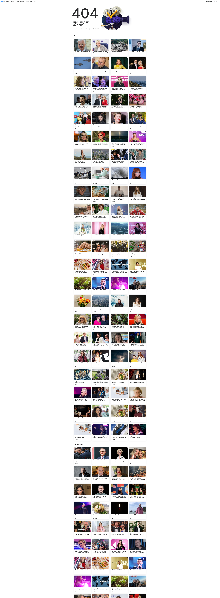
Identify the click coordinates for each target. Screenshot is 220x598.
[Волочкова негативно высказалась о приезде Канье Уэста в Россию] (137, 523)
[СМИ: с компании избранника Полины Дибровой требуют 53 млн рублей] (100, 249)
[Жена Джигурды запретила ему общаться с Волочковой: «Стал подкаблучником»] (137, 565)
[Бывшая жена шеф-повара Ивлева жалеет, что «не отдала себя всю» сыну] (82, 584)
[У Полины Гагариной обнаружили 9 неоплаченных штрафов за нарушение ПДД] (137, 487)
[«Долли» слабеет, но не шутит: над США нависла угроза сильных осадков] (119, 175)
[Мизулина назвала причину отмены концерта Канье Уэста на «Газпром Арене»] (100, 230)
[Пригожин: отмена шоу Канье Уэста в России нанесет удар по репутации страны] (137, 340)
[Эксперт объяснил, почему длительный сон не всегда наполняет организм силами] (82, 523)
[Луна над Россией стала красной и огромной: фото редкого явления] (119, 468)
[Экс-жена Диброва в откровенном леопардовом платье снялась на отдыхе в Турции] (82, 157)
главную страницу (84, 31)
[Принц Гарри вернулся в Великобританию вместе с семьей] (82, 340)
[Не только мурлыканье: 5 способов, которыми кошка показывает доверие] (137, 468)
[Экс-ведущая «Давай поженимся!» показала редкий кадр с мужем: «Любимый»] (137, 66)
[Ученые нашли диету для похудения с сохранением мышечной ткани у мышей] (82, 267)
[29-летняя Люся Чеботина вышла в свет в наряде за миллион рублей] (137, 139)
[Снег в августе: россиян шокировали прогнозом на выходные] (100, 157)
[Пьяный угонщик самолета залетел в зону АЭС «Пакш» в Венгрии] (82, 66)
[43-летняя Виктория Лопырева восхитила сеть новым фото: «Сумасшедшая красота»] (137, 377)
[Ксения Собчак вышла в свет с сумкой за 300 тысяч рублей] (82, 542)
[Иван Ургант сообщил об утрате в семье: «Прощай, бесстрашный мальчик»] (137, 47)
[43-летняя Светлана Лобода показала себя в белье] (82, 139)
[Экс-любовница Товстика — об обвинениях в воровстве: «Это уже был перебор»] (82, 413)
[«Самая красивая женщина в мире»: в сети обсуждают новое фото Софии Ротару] (100, 267)
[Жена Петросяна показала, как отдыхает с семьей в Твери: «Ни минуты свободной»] (100, 139)
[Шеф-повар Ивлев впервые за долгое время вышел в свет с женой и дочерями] (100, 542)
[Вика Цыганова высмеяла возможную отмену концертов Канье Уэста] (119, 212)
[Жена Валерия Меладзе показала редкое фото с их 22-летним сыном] (100, 102)
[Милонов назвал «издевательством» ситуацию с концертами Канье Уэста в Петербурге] (100, 66)
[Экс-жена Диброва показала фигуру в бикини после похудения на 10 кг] (137, 304)
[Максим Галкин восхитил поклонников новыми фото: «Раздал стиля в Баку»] (100, 212)
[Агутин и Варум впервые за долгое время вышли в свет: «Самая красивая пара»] (100, 322)
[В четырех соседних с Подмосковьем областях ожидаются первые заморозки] (119, 249)
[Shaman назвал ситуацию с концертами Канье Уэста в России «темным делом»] (82, 395)
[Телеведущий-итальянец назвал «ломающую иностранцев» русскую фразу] (100, 450)
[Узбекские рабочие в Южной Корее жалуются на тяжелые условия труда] (82, 175)
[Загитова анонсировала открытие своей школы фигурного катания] (100, 505)
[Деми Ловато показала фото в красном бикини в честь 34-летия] (119, 487)
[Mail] (2, 1)
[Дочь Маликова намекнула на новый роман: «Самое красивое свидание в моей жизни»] (100, 340)
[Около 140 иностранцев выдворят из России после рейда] (82, 565)
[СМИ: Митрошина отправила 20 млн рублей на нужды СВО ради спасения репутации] (137, 194)
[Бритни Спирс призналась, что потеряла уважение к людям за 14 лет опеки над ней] (100, 468)
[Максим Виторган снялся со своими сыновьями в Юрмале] (119, 304)
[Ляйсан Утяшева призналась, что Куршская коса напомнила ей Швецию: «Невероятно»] (119, 505)
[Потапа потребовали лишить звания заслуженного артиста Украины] (137, 121)
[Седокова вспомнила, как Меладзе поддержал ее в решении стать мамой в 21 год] (82, 468)
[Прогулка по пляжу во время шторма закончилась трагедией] (119, 139)
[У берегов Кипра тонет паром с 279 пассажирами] (137, 84)
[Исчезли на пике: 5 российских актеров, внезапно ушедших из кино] (82, 194)
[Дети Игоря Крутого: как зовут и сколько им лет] (100, 584)
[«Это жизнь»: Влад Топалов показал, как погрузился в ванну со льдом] (100, 285)
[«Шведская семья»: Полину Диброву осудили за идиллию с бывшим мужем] (82, 121)
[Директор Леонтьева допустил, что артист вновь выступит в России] (100, 432)
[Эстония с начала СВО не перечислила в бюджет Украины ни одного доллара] (119, 432)
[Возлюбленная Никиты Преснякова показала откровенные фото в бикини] (137, 285)
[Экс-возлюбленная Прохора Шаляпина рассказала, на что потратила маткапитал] (119, 66)
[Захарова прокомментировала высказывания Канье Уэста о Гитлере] (119, 121)
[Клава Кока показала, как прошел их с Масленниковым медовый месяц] (137, 505)
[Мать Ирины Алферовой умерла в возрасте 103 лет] (82, 505)
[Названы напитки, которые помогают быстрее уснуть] (100, 175)
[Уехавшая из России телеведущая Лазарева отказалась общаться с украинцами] (82, 230)
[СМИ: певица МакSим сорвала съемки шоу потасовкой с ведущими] (119, 285)
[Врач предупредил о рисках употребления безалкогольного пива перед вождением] (82, 249)
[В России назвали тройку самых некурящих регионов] (119, 395)
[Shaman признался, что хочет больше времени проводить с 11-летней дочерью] (100, 47)
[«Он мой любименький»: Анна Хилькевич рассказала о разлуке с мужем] (100, 359)
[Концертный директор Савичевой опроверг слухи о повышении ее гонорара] (137, 175)
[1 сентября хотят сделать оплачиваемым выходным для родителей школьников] (119, 542)
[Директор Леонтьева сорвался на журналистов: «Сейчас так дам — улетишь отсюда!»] (100, 487)
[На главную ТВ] (4, 1)
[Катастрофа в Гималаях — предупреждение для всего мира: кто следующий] (119, 47)
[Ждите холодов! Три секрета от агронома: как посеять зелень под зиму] (82, 285)
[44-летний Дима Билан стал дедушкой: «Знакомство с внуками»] (82, 102)
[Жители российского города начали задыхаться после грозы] (119, 359)
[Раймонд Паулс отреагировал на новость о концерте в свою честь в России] (82, 47)
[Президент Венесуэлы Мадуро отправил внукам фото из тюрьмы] (119, 194)
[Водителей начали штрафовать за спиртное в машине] (82, 377)
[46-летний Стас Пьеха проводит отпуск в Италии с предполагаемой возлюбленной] (137, 267)
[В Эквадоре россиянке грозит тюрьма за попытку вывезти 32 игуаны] (100, 194)
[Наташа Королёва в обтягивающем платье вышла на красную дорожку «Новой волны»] (119, 584)
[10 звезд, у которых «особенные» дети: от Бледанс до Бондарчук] (137, 359)
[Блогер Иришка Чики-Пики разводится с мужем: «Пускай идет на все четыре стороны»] (119, 340)
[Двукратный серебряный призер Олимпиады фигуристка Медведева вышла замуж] (137, 413)
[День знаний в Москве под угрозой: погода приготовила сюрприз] (119, 102)
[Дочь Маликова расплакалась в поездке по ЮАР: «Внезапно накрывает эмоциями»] (82, 212)
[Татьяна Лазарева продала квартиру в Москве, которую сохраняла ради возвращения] (119, 565)
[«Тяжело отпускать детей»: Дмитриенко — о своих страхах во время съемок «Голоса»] (82, 487)
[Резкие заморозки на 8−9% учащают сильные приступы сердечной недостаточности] (119, 322)
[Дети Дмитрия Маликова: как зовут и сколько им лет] (82, 84)
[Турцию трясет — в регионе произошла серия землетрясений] (119, 267)
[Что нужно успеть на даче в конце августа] (137, 249)
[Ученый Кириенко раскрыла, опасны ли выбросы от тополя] (137, 542)
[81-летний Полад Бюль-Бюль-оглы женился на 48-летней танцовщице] (100, 565)
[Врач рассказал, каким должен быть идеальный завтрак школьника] (119, 377)
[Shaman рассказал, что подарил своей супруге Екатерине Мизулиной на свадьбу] (100, 84)
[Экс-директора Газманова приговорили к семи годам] (100, 523)
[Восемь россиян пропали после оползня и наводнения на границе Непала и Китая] (100, 304)
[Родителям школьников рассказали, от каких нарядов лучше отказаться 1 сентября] (82, 304)
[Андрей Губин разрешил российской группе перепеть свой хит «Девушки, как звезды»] (137, 432)
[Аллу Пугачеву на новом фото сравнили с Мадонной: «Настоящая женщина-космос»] (82, 322)
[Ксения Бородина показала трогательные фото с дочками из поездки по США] (137, 450)
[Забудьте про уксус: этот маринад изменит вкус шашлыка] (137, 584)
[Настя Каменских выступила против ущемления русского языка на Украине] (100, 413)
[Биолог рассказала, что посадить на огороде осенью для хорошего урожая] (100, 377)
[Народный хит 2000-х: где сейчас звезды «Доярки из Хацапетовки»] (137, 395)
